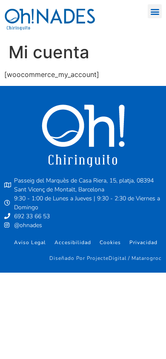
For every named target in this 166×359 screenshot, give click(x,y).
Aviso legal (30, 242)
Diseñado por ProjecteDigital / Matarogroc (105, 258)
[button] (155, 11)
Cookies (110, 242)
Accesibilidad (72, 242)
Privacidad (143, 242)
